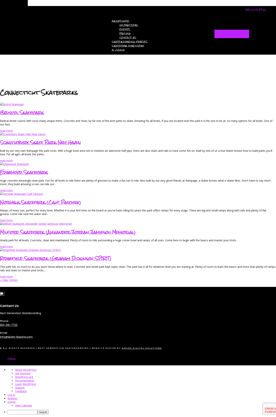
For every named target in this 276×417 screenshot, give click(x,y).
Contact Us (127, 38)
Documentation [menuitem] (24, 380)
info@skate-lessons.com (16, 337)
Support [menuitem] (20, 387)
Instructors (128, 25)
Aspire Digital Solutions (142, 348)
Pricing (125, 33)
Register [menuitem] (12, 398)
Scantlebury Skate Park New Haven (40, 142)
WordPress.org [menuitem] (24, 377)
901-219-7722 (255, 9)
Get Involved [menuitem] (22, 373)
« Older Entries (9, 280)
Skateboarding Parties (130, 42)
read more (6, 130)
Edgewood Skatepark (24, 172)
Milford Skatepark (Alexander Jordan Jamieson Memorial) (68, 232)
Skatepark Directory (128, 46)
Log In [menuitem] (11, 395)
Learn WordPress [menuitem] (25, 384)
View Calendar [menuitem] (23, 405)
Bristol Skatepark (22, 112)
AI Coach (118, 50)
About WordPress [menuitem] (25, 370)
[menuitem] (142, 412)
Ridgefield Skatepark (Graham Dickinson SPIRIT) (55, 258)
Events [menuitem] (12, 402)
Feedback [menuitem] (21, 391)
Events (124, 29)
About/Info (120, 21)
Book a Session (231, 34)
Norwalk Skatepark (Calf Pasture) (40, 202)
